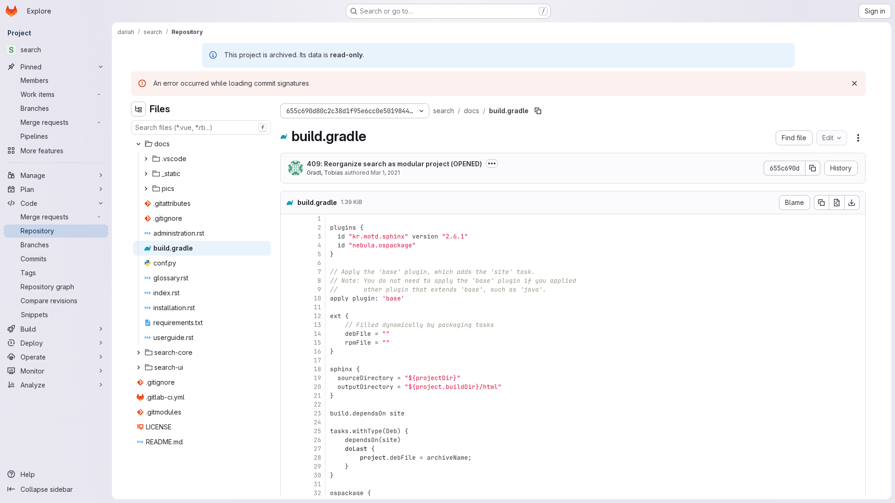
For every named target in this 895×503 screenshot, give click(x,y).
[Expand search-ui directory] (138, 367)
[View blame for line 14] (288, 333)
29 (317, 466)
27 (317, 449)
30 (317, 475)
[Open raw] (836, 202)
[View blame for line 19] (288, 378)
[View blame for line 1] (288, 218)
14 (317, 334)
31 (317, 484)
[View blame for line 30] (288, 475)
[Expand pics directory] (145, 188)
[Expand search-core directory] (138, 352)
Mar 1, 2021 (385, 172)
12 (317, 316)
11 (317, 307)
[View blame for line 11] (288, 307)
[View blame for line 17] (288, 360)
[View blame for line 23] (288, 413)
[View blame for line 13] (288, 324)
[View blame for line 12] (288, 316)
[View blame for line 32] (288, 493)
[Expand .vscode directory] (145, 158)
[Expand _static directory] (145, 173)
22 (317, 404)
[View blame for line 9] (288, 289)
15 (317, 343)
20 (317, 387)
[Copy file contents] (821, 202)
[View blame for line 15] (288, 342)
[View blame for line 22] (288, 404)
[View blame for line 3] (288, 236)
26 (317, 440)
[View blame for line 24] (288, 422)
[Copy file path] (537, 110)
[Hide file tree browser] (138, 109)
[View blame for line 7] (288, 271)
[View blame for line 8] (288, 280)
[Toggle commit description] (492, 163)
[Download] (852, 202)
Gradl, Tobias (325, 172)
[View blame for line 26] (288, 439)
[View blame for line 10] (288, 298)
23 (317, 413)
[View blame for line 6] (288, 262)
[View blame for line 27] (288, 448)
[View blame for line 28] (288, 457)
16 (317, 351)
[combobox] (201, 127)
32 (317, 493)
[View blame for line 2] (288, 227)
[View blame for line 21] (288, 395)
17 (317, 360)
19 (317, 378)
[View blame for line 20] (288, 386)
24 (317, 422)
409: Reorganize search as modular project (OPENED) (394, 164)
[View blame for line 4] (288, 245)
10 (317, 298)
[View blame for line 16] (288, 351)
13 (317, 325)
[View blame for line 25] (288, 431)
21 (317, 396)
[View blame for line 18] (288, 369)
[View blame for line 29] (288, 466)
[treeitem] (202, 143)
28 (317, 458)
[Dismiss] (854, 83)
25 (317, 431)
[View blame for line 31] (288, 484)
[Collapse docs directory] (138, 144)
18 (317, 369)
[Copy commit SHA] (813, 168)
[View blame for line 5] (288, 254)
